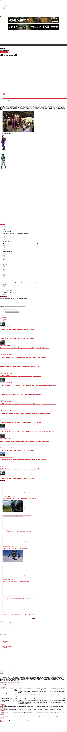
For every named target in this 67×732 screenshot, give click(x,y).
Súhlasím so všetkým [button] (12, 669)
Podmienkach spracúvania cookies (14, 682)
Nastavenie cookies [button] (4, 669)
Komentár (2, 306)
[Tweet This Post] (35, 88)
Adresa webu (2, 311)
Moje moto (4, 648)
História (4, 6)
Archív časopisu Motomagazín (7, 646)
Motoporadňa (5, 5)
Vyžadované (4, 686)
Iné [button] (1, 718)
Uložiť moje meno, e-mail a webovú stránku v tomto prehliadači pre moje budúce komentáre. (18, 313)
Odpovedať (5, 235)
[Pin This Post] (35, 89)
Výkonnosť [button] (2, 707)
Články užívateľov (5, 647)
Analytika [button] (2, 710)
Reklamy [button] (2, 714)
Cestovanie (5, 4)
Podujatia (4, 7)
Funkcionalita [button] (2, 704)
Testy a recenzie (6, 3)
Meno (1, 308)
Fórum (4, 650)
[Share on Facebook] (35, 87)
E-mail (1, 310)
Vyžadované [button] (2, 685)
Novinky (4, 2)
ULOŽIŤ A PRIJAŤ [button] (3, 721)
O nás (4, 8)
